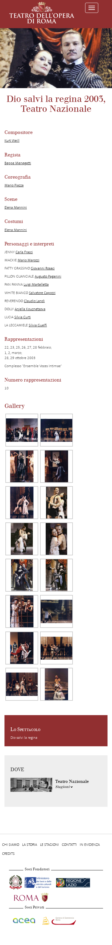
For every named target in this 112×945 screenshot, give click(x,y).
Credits (8, 853)
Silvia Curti (22, 317)
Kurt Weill (11, 140)
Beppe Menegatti (17, 163)
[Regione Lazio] (73, 882)
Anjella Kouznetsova (30, 309)
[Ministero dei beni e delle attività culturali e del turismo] (39, 882)
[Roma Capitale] (39, 897)
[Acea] (24, 920)
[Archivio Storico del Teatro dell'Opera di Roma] (41, 12)
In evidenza (90, 844)
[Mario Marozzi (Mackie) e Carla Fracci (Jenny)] (22, 503)
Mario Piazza (14, 185)
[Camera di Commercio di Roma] (58, 920)
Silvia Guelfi (38, 325)
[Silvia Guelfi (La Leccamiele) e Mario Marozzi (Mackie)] (56, 648)
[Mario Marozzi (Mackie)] (56, 611)
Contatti (69, 844)
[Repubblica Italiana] (16, 882)
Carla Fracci (24, 252)
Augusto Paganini (48, 276)
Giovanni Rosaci (43, 268)
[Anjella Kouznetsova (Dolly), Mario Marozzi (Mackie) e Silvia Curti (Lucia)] (22, 611)
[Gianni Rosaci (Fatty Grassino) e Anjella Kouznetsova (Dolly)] (22, 648)
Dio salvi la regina (23, 737)
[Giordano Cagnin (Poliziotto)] (56, 684)
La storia (29, 844)
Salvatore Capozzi (42, 292)
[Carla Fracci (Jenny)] (56, 430)
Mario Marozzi (28, 260)
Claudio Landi (34, 301)
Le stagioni (49, 844)
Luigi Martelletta (36, 284)
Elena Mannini (15, 207)
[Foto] (22, 430)
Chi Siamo (10, 844)
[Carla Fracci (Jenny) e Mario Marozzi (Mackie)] (56, 539)
